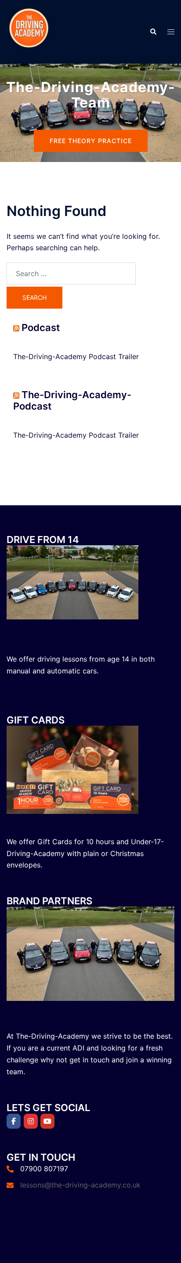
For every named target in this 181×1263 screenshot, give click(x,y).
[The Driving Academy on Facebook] (14, 1121)
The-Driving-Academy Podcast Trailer (76, 356)
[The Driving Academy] (29, 31)
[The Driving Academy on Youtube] (47, 1121)
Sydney (95, 1247)
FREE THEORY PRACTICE (91, 140)
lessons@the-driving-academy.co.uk (80, 1184)
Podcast (41, 327)
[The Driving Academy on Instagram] (31, 1121)
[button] (152, 31)
